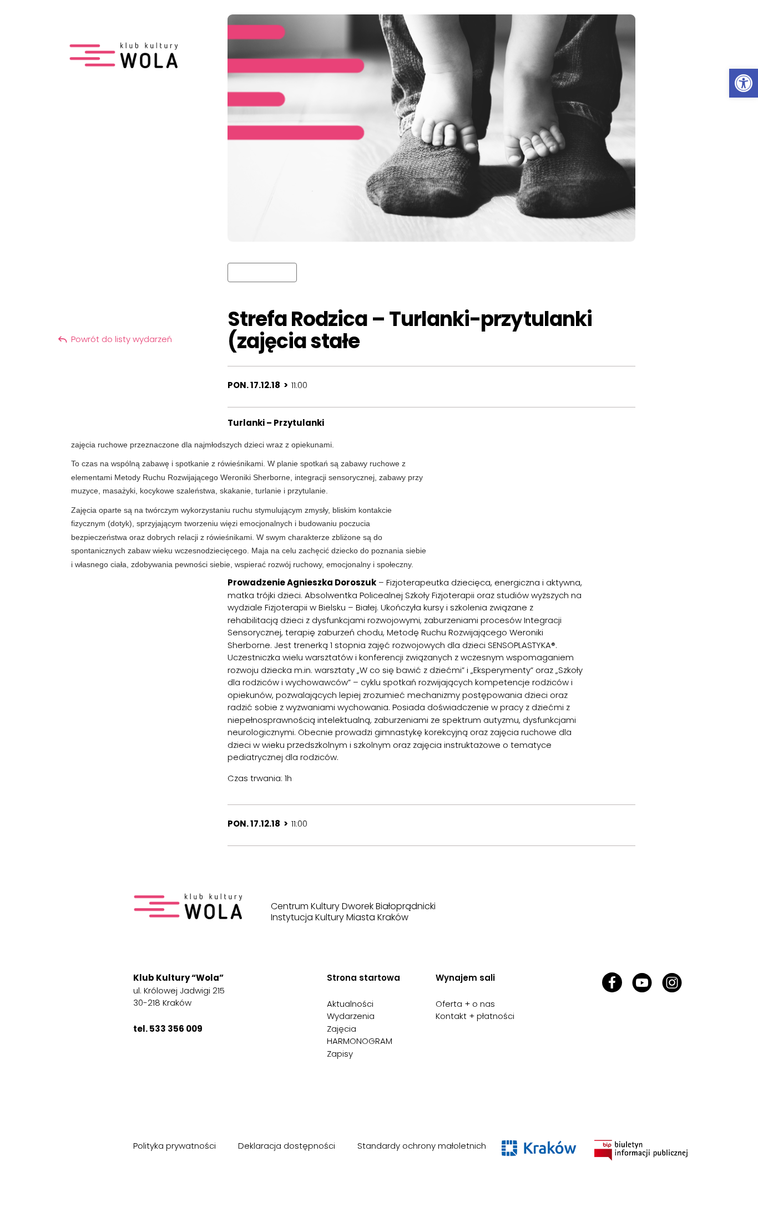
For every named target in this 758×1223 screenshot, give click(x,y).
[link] (743, 83)
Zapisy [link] (340, 1053)
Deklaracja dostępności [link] (286, 1145)
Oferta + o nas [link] (465, 1004)
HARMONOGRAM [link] (359, 1041)
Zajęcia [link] (341, 1029)
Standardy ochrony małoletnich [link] (421, 1145)
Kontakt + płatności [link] (475, 1016)
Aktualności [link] (350, 1004)
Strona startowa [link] (363, 978)
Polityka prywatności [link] (174, 1145)
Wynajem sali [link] (465, 978)
